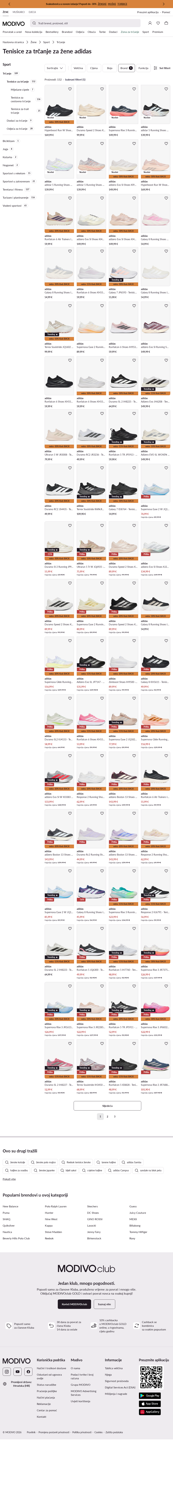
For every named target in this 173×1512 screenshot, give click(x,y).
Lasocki (91, 1225)
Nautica (7, 1231)
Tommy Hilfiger (138, 1231)
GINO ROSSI (94, 1219)
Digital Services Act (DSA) (120, 1387)
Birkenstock (94, 1238)
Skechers (92, 1206)
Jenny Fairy (94, 1231)
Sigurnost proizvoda (117, 1380)
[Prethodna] (9, 4)
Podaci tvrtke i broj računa (82, 1376)
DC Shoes (93, 1212)
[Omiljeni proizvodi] (158, 23)
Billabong (134, 1225)
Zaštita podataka (114, 1432)
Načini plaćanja (46, 1397)
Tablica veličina (114, 1368)
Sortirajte (52, 68)
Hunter (49, 1212)
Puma (6, 1212)
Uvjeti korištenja (80, 1401)
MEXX (133, 1219)
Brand (125, 68)
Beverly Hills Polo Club (16, 1238)
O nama (75, 1368)
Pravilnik (31, 1432)
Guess (133, 1206)
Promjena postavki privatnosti (54, 1432)
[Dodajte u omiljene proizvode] (70, 89)
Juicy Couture (137, 1212)
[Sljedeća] (163, 4)
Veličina (78, 68)
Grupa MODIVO (80, 1384)
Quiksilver (9, 1225)
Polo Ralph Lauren (56, 1206)
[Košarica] (166, 23)
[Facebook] (28, 1372)
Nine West (51, 1219)
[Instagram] (7, 1372)
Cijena (94, 68)
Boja (109, 68)
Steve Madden (53, 1231)
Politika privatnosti (81, 1432)
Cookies (98, 1432)
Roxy (132, 1238)
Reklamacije (44, 1403)
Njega (108, 1374)
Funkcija (143, 68)
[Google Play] (150, 1395)
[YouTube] (18, 1372)
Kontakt (41, 1416)
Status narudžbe (46, 1384)
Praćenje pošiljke (47, 1391)
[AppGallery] (150, 1412)
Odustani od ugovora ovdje (49, 1376)
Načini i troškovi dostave (51, 1368)
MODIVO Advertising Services (83, 1392)
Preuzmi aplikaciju (148, 12)
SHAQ (6, 1219)
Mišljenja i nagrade (116, 1393)
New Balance (10, 1206)
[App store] (150, 1404)
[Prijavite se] (150, 23)
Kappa (49, 1225)
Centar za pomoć (47, 1410)
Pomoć (166, 12)
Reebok (49, 1238)
